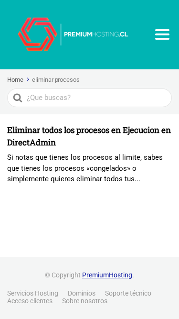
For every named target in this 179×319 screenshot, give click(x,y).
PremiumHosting (107, 275)
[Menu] (162, 34)
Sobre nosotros (84, 301)
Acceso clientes (30, 301)
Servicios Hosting (32, 293)
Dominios (81, 293)
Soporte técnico (128, 293)
